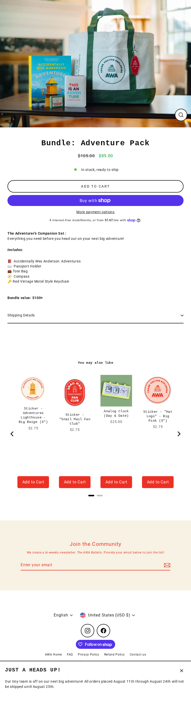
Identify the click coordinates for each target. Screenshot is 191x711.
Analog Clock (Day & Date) (116, 413)
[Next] (179, 434)
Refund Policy (114, 654)
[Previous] (12, 434)
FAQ (70, 654)
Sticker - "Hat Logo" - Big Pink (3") (157, 416)
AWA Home (53, 654)
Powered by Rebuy (95, 502)
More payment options (95, 212)
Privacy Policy (88, 654)
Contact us (138, 654)
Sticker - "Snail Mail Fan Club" (74, 419)
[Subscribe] (166, 565)
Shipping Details (21, 315)
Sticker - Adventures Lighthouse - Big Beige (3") (33, 415)
